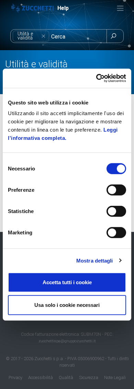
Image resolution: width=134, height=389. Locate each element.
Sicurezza (88, 377)
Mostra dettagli (94, 260)
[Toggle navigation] (120, 8)
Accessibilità (40, 377)
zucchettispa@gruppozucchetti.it (67, 340)
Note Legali (115, 377)
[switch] (116, 190)
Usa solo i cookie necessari (67, 305)
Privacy (15, 377)
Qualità (66, 377)
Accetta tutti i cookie (67, 282)
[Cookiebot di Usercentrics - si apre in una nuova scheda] (96, 78)
